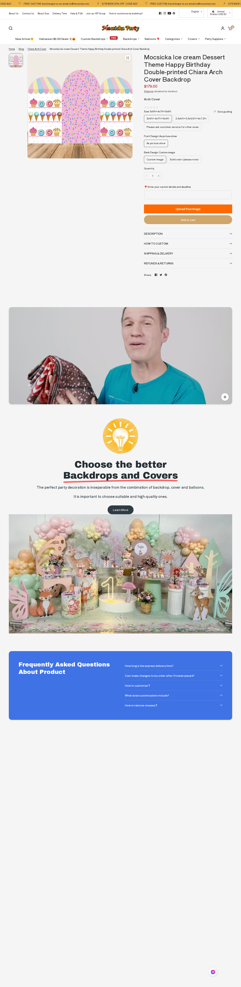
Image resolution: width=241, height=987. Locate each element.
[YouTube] (169, 13)
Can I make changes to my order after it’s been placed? (159, 675)
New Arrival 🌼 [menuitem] (24, 39)
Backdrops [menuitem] (130, 39)
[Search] (11, 28)
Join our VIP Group (96, 13)
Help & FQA (76, 13)
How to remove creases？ (141, 705)
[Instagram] (164, 13)
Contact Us (28, 13)
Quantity (149, 168)
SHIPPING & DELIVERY (158, 253)
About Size (43, 13)
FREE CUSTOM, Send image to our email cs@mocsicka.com (156, 3)
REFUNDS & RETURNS (158, 263)
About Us (14, 13)
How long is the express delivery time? (149, 666)
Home (12, 48)
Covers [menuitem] (192, 39)
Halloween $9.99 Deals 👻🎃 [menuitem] (57, 39)
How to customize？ (137, 685)
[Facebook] (160, 13)
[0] (229, 28)
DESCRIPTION (153, 233)
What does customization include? (147, 695)
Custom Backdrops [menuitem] (93, 39)
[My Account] (222, 28)
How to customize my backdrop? (126, 13)
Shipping (148, 91)
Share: (148, 275)
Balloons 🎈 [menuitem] (152, 39)
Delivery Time (60, 13)
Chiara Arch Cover (37, 48)
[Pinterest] (174, 13)
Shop (21, 48)
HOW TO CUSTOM (156, 243)
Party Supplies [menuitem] (214, 39)
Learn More (120, 510)
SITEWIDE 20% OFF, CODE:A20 (93, 3)
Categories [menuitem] (172, 39)
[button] (213, 972)
